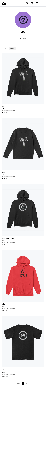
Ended (12, 48)
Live (5, 48)
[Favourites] (31, 3)
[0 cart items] (37, 3)
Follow (23, 38)
